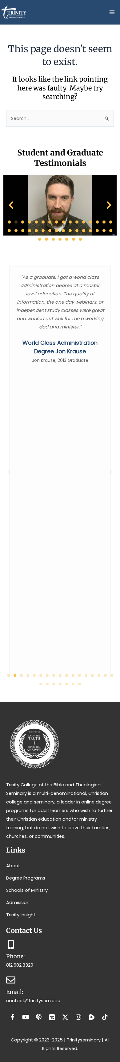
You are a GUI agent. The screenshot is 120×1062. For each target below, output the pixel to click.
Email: (14, 991)
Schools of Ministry (27, 890)
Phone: (15, 956)
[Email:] (10, 980)
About (13, 866)
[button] (11, 205)
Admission (18, 902)
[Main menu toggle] (112, 12)
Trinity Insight (20, 915)
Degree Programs (25, 878)
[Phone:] (10, 944)
